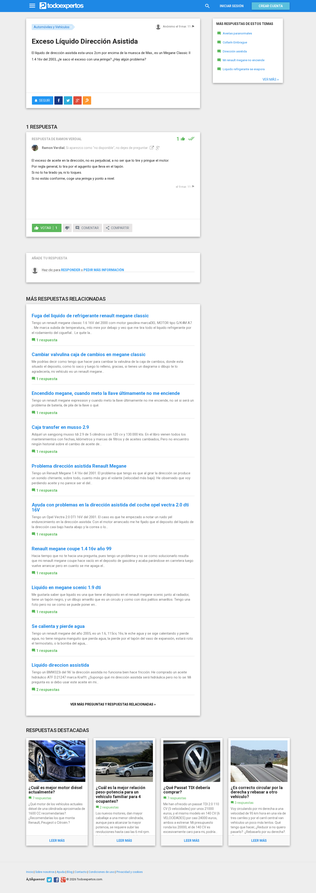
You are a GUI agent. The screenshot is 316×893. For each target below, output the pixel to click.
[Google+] (62, 879)
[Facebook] (56, 879)
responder (70, 270)
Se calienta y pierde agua (58, 626)
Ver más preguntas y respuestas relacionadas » (113, 704)
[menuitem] (58, 100)
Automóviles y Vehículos (51, 27)
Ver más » (271, 79)
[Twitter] (49, 879)
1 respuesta (46, 340)
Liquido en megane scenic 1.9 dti (66, 587)
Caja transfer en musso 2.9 (60, 427)
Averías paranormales (237, 33)
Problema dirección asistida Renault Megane (79, 466)
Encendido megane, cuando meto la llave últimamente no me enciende (106, 393)
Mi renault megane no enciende (243, 60)
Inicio (29, 872)
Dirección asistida (235, 51)
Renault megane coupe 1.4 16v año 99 (71, 548)
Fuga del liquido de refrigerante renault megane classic (90, 315)
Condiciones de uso (101, 872)
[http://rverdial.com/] (151, 148)
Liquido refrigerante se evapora (244, 69)
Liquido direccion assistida (60, 665)
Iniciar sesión (232, 6)
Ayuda (61, 872)
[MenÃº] (32, 6)
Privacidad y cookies (129, 872)
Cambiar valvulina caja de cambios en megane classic (89, 354)
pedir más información (104, 270)
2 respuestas (47, 689)
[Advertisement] (113, 76)
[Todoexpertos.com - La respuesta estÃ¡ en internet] (61, 6)
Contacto (81, 872)
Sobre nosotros (45, 872)
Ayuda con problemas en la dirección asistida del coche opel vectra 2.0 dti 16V (110, 507)
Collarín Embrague (235, 42)
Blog (70, 872)
